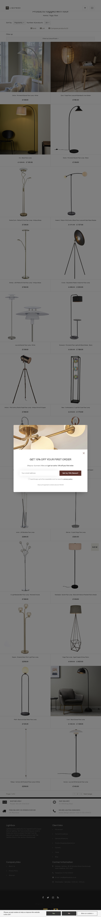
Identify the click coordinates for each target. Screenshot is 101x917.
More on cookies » (87, 913)
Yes (53, 913)
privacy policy (68, 479)
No (69, 913)
